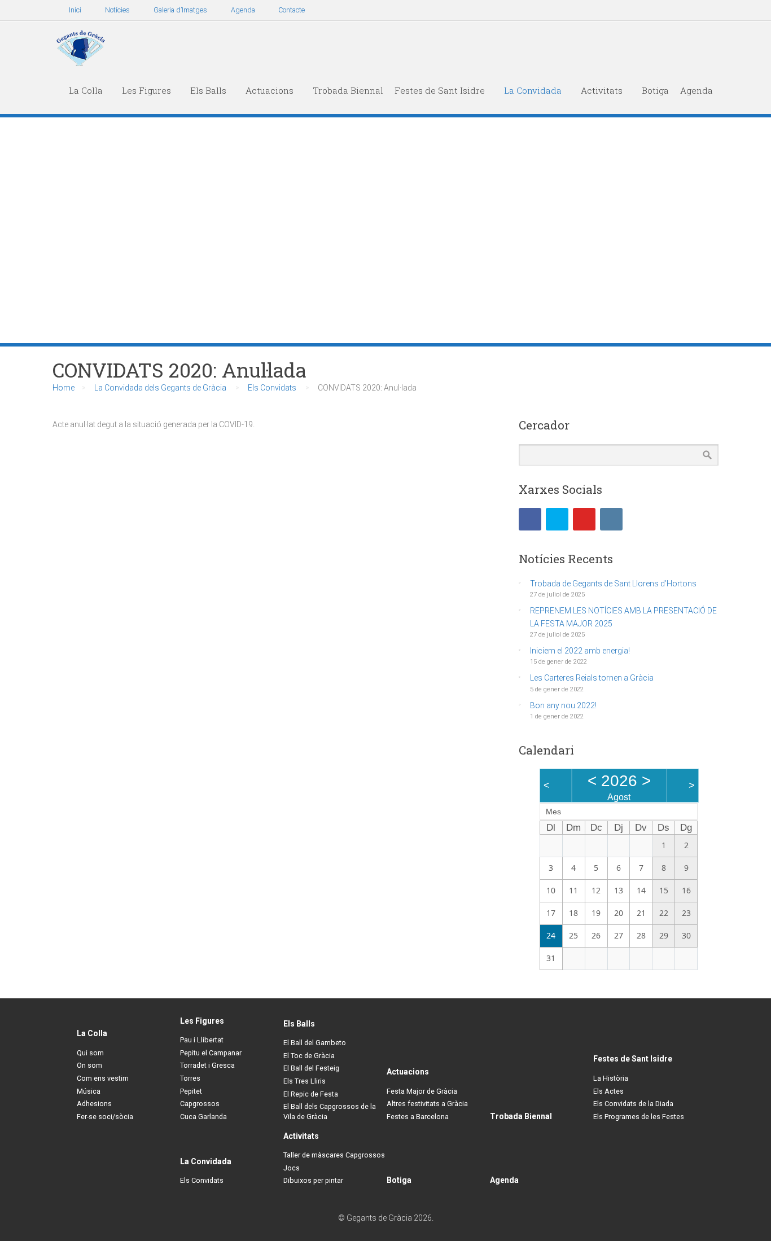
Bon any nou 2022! (563, 705)
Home (63, 387)
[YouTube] (584, 519)
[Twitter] (557, 519)
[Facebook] (530, 519)
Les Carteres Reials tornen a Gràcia (592, 677)
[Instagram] (611, 519)
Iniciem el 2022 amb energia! (580, 650)
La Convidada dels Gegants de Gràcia (160, 387)
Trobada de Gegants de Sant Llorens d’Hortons (613, 583)
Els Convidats (272, 387)
